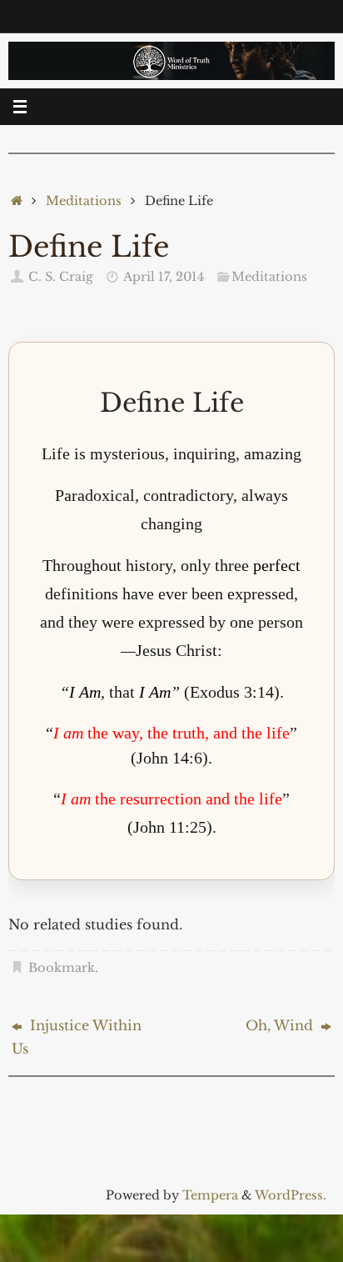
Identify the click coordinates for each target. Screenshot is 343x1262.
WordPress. (290, 1195)
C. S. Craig (60, 276)
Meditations (84, 200)
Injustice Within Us (77, 1037)
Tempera (210, 1195)
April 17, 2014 (164, 276)
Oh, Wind (281, 1025)
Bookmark (61, 967)
